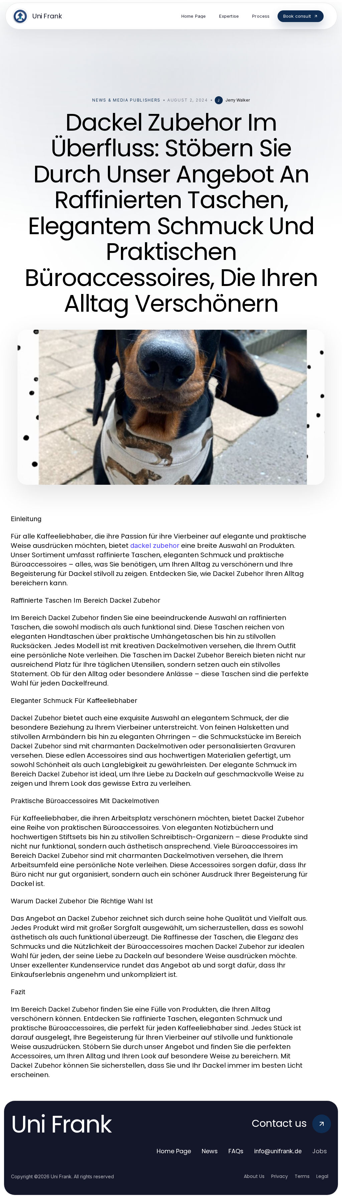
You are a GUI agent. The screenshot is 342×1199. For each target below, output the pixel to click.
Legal (322, 1176)
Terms (302, 1176)
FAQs (235, 1151)
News (210, 1151)
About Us (254, 1176)
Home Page (174, 1151)
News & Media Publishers (126, 100)
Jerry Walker (237, 100)
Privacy (279, 1176)
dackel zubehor (154, 546)
